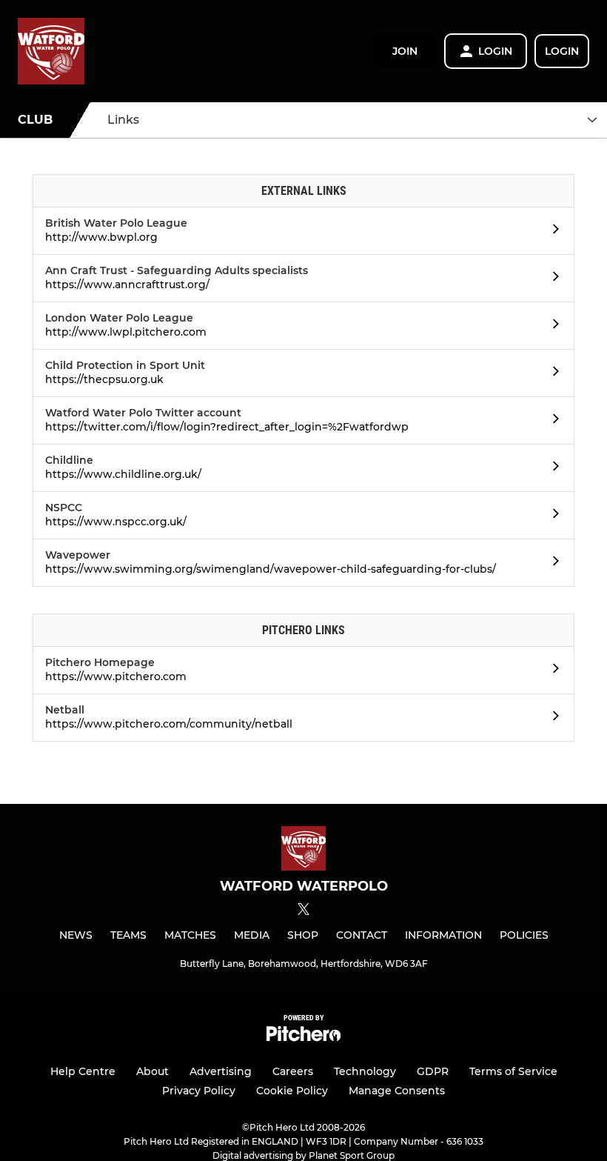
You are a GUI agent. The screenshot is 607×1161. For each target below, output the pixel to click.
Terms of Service (513, 1071)
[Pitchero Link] (303, 1038)
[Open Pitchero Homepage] (551, 670)
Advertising (221, 1071)
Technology (365, 1071)
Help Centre (82, 1071)
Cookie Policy (292, 1090)
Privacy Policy (198, 1090)
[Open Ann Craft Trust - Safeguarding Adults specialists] (551, 278)
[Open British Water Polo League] (551, 231)
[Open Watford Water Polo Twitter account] (551, 421)
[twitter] (303, 911)
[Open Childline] (551, 468)
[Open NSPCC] (551, 516)
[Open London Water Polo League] (551, 326)
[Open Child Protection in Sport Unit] (551, 373)
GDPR (433, 1071)
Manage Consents (397, 1090)
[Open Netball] (551, 718)
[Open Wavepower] (551, 563)
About (152, 1071)
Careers (292, 1071)
